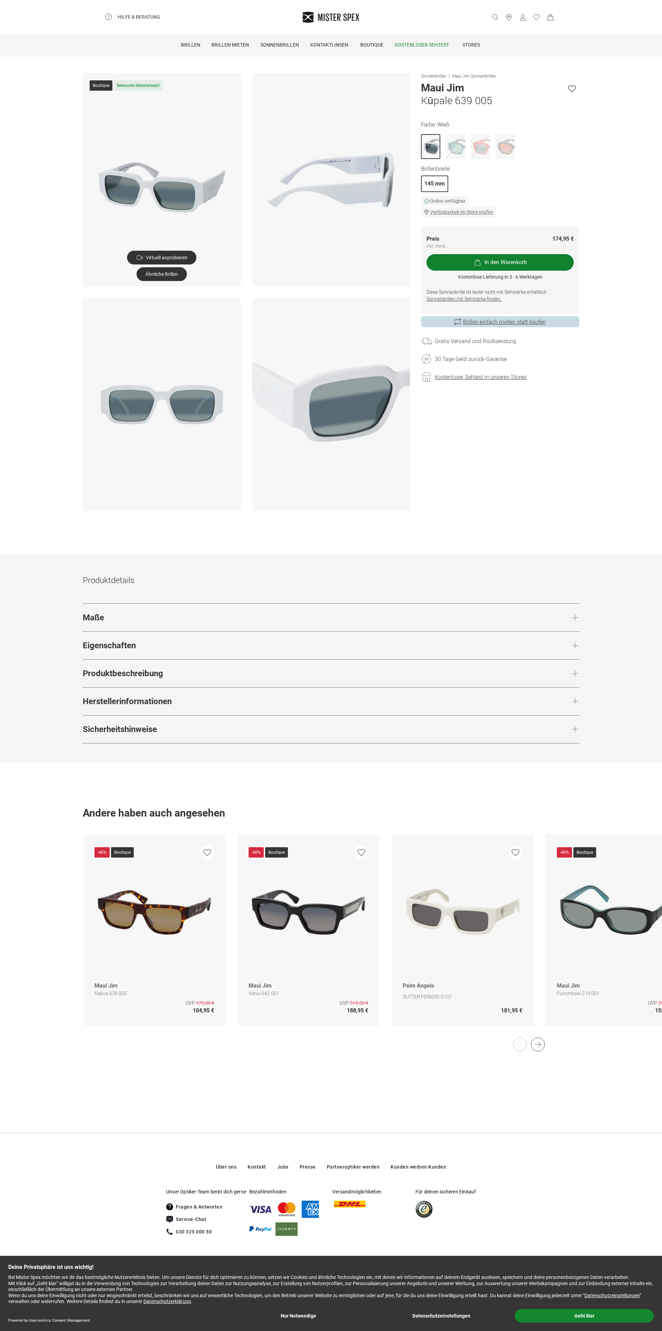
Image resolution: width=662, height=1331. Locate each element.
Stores (471, 45)
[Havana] (505, 146)
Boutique (371, 45)
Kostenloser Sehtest (422, 45)
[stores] (509, 17)
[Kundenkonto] (523, 17)
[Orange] (480, 146)
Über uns (226, 1167)
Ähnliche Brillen (162, 274)
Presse (308, 1167)
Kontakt (257, 1167)
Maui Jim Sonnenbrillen (474, 76)
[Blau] (455, 146)
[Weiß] (430, 146)
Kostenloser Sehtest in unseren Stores (480, 377)
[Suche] (495, 17)
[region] (331, 937)
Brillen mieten (230, 45)
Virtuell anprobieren (167, 257)
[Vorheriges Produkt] (520, 1044)
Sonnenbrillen (279, 45)
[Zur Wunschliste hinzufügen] (572, 89)
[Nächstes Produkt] (538, 1044)
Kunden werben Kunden (418, 1167)
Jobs (283, 1167)
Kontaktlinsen (329, 45)
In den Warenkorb (505, 262)
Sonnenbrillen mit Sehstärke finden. (464, 299)
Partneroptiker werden (353, 1167)
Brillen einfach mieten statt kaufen (504, 322)
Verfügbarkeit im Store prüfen (461, 212)
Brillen (190, 45)
